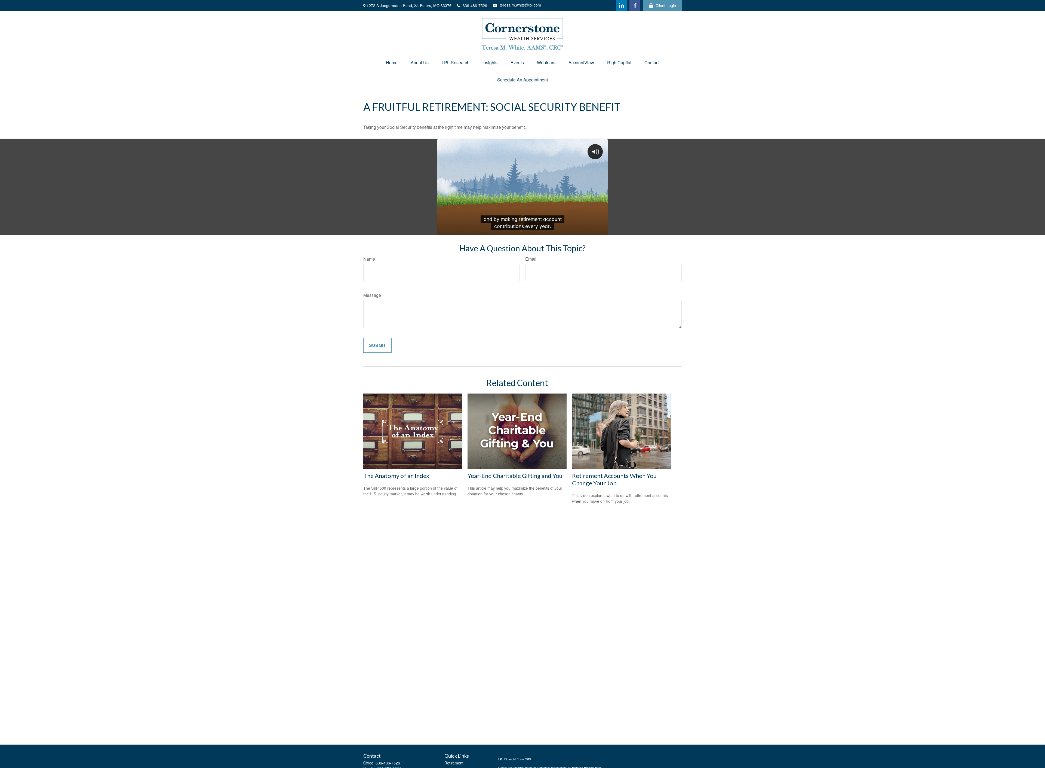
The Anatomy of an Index (396, 475)
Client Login (666, 5)
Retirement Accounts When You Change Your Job (614, 479)
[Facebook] (634, 5)
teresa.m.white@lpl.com (520, 5)
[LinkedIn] (621, 5)
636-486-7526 (475, 5)
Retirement (453, 763)
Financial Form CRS (517, 759)
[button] (391, 62)
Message (372, 295)
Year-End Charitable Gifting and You (515, 475)
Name (369, 259)
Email (530, 259)
